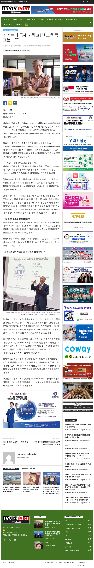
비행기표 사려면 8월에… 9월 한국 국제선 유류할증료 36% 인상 (11, 489)
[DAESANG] (78, 371)
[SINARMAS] (78, 274)
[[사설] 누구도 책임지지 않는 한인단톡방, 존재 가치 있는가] (32, 478)
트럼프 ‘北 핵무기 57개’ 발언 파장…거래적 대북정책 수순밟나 (78, 475)
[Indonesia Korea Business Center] (78, 88)
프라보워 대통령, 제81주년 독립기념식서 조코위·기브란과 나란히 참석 (77, 498)
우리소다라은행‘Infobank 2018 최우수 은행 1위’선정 (47, 443)
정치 (20, 19)
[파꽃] (38, 545)
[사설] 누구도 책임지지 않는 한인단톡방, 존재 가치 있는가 (31, 489)
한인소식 (50, 19)
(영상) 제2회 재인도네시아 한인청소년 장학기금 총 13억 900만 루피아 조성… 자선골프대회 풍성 (51, 490)
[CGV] (78, 407)
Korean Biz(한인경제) (72, 528)
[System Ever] (78, 162)
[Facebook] (83, 2)
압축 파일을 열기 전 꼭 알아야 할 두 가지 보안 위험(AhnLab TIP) (77, 454)
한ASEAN (68, 543)
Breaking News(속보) (10, 484)
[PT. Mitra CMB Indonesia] (78, 220)
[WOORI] (78, 143)
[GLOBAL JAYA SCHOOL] (78, 294)
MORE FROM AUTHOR (28, 469)
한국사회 (68, 547)
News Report (82, 565)
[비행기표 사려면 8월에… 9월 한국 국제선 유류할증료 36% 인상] (12, 478)
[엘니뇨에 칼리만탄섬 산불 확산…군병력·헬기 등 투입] (38, 524)
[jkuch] (78, 390)
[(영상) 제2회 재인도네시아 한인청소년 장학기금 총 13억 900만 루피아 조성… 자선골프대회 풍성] (51, 478)
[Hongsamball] (78, 73)
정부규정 (7, 25)
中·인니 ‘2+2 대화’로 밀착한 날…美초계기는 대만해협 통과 (77, 436)
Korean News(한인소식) (10, 30)
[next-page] (59, 469)
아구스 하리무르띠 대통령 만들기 (15, 443)
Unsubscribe (81, 562)
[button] (89, 22)
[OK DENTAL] (78, 123)
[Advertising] (31, 409)
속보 (5, 19)
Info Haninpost (48, 562)
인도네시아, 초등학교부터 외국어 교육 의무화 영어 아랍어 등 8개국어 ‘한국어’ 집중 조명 (77, 487)
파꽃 (66, 445)
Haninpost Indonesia (12, 50)
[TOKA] (78, 237)
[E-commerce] (78, 181)
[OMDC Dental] (78, 200)
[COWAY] (78, 352)
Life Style (41, 19)
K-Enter (17, 25)
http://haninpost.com (23, 457)
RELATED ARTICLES (11, 469)
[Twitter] (87, 2)
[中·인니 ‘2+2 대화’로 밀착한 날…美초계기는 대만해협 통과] (38, 534)
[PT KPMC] (78, 104)
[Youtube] (91, 2)
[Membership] (78, 37)
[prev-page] (56, 469)
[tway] (78, 53)
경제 (28, 19)
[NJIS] (78, 332)
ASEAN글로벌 (70, 19)
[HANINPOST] (78, 313)
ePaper (14, 19)
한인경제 (58, 19)
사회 (33, 19)
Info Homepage (69, 562)
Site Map (59, 562)
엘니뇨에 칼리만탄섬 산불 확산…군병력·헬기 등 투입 (52, 523)
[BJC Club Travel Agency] (78, 255)
